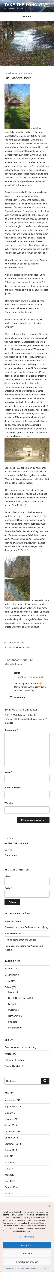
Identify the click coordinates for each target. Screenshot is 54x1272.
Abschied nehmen (13, 933)
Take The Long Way (26, 4)
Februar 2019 (11, 1118)
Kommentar (11, 730)
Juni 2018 (9, 1162)
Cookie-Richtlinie (12, 1268)
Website (8, 803)
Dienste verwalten (27, 1236)
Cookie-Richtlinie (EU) (15, 1066)
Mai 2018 (9, 1168)
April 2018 (9, 1174)
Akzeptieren (27, 1245)
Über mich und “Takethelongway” (20, 1047)
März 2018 (9, 1181)
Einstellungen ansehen (27, 1261)
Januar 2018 (10, 1193)
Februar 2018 (11, 1187)
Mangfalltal (23, 647)
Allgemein (9, 968)
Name (8, 772)
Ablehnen (27, 1253)
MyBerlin (12, 1009)
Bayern (11, 992)
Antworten (19, 697)
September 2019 (12, 1106)
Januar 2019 (10, 1125)
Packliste (12, 1021)
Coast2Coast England (19, 997)
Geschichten (16, 643)
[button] (49, 1206)
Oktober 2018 (11, 1137)
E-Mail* (8, 888)
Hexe (11, 647)
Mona (29, 73)
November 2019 (12, 1100)
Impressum (44, 1268)
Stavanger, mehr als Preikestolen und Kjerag (26, 927)
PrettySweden (15, 1027)
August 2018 (10, 1150)
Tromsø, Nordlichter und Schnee (20, 939)
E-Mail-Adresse (13, 787)
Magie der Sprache (13, 920)
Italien (11, 1003)
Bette (17, 673)
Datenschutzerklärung (30, 1268)
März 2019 (9, 1112)
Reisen (7, 987)
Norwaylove (14, 1015)
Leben (7, 980)
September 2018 (12, 1143)
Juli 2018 (8, 1156)
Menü (29, 16)
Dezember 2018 (12, 1131)
